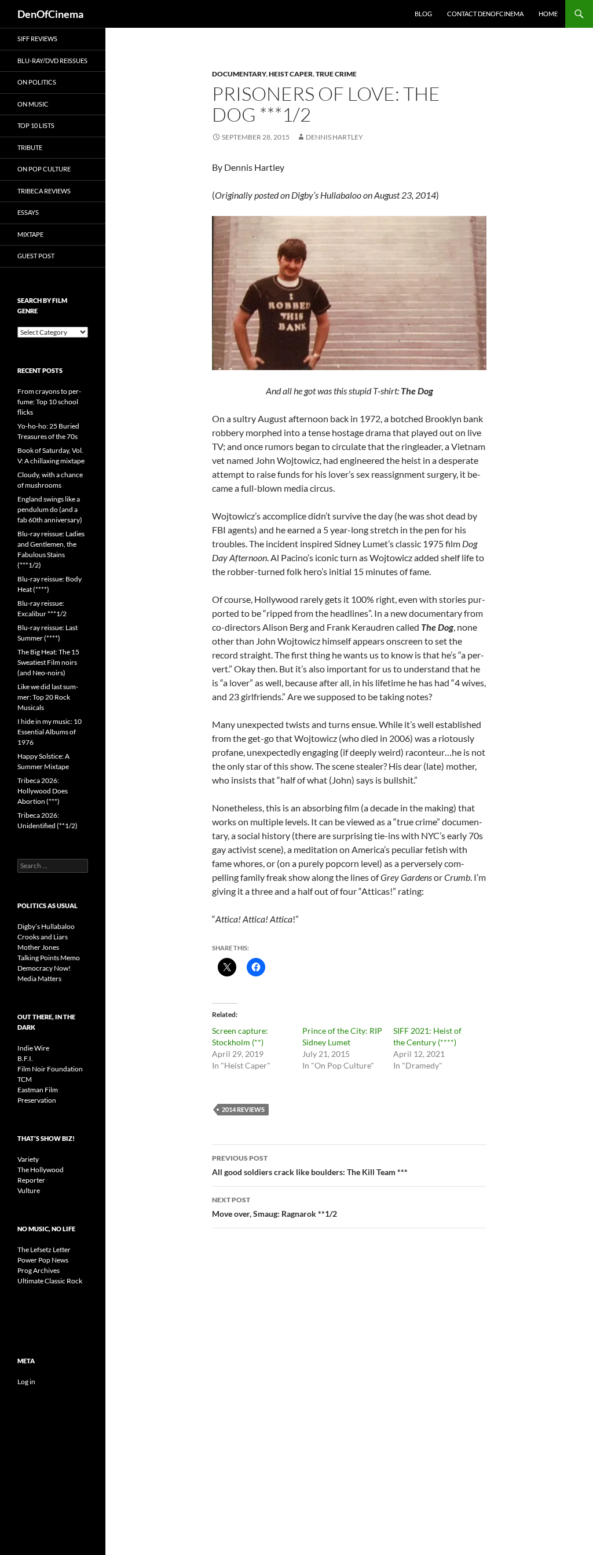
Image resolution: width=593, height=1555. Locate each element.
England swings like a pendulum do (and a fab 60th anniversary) (49, 509)
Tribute (29, 147)
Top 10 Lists (35, 125)
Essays (28, 212)
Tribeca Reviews (44, 191)
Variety (28, 1159)
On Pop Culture (44, 169)
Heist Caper (291, 73)
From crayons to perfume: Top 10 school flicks (49, 401)
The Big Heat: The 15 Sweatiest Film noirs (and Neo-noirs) (48, 662)
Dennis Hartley (334, 137)
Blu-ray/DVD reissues (52, 60)
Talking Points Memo (48, 957)
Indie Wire (33, 1048)
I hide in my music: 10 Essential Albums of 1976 (49, 732)
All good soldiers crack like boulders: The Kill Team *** (310, 1165)
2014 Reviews (243, 1109)
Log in (26, 1381)
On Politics (36, 82)
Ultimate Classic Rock (49, 1280)
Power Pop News (42, 1260)
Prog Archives (38, 1270)
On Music (33, 104)
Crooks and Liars (42, 936)
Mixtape (30, 234)
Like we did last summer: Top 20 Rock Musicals (47, 697)
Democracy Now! (44, 968)
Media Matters (39, 978)
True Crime (336, 73)
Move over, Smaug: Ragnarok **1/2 (274, 1207)
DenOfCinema (50, 14)
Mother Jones (38, 947)
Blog (423, 13)
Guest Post (35, 255)
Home (548, 13)
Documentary (239, 73)
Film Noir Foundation (50, 1068)
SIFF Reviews (37, 38)
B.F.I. (25, 1058)
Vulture (28, 1190)
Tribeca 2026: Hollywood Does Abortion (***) (42, 791)
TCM (24, 1079)
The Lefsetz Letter (44, 1249)
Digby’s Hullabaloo (46, 926)
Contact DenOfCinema (485, 13)
